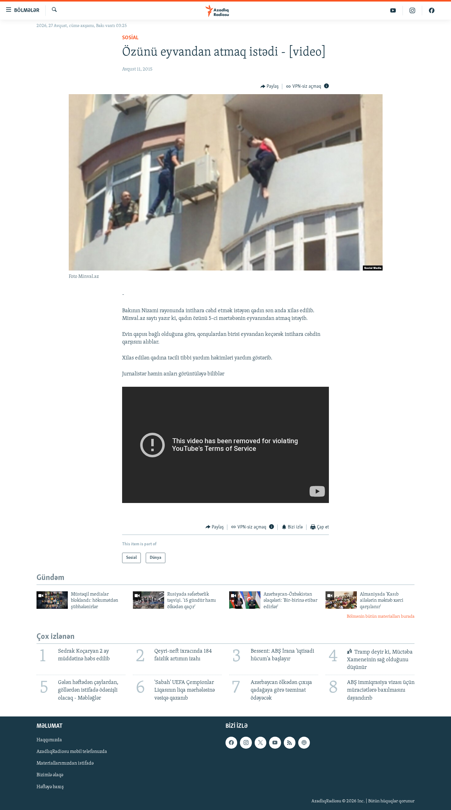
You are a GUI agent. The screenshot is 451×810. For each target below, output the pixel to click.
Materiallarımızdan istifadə (65, 763)
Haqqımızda (49, 740)
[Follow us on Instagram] (246, 742)
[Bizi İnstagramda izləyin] (412, 10)
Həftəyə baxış (50, 786)
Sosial (130, 38)
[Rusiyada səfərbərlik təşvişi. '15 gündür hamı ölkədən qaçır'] (148, 600)
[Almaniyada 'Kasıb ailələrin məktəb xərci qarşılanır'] (341, 600)
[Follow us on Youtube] (275, 742)
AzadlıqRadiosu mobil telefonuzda (72, 751)
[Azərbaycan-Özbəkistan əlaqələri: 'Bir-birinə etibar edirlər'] (244, 600)
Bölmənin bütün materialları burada (380, 616)
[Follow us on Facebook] (231, 742)
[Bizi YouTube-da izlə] (393, 10)
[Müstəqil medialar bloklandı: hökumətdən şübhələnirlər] (52, 600)
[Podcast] (304, 742)
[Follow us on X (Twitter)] (260, 742)
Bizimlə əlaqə (50, 775)
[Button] (269, 86)
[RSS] (289, 742)
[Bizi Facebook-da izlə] (431, 10)
